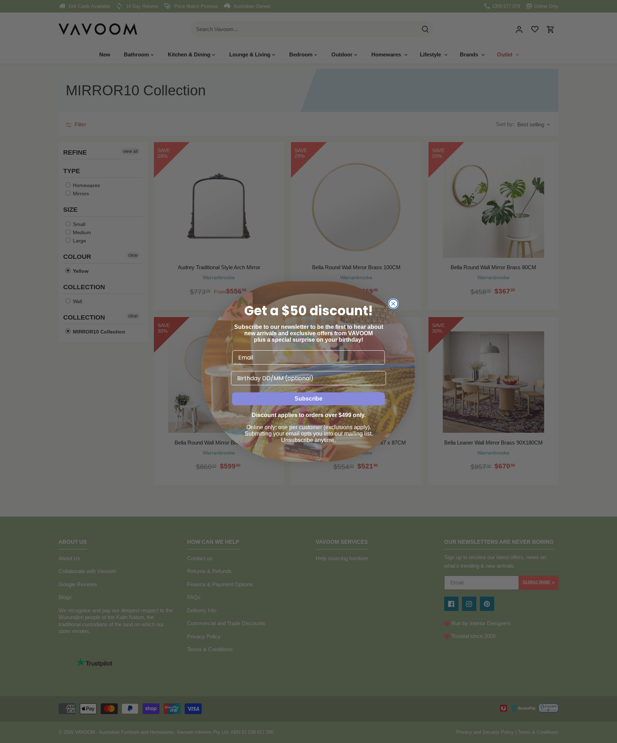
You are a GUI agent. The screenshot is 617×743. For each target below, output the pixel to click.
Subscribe (308, 399)
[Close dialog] (393, 303)
